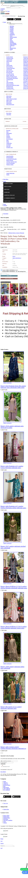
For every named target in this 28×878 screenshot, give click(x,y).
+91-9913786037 (5, 1)
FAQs (4, 821)
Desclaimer (5, 819)
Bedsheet (8, 121)
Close (8, 11)
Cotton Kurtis (9, 59)
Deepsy (14, 256)
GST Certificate (6, 788)
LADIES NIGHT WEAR (11, 171)
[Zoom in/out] (2, 752)
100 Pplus (12, 26)
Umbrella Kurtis (9, 88)
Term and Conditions (7, 820)
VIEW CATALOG (7, 383)
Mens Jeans (8, 101)
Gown (7, 62)
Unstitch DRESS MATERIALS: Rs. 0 (10, 270)
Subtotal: (2, 12)
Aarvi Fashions (13, 43)
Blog (4, 786)
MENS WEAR (9, 94)
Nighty (7, 174)
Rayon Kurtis (9, 72)
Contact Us (7, 2)
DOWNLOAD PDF (6, 282)
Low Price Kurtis (10, 73)
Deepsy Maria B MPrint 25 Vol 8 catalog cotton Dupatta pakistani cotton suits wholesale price (14, 628)
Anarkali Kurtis (9, 79)
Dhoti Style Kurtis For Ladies (12, 85)
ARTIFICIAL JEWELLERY (12, 128)
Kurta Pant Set (9, 66)
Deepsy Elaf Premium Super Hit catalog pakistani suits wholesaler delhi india (13, 386)
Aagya (11, 35)
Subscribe (3, 763)
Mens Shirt (8, 97)
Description (5, 213)
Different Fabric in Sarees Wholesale (16, 232)
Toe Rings (8, 144)
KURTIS (8, 55)
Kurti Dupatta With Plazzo (12, 78)
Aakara (11, 38)
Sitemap (5, 822)
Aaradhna (12, 42)
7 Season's (12, 33)
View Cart (3, 13)
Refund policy (6, 816)
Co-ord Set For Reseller (11, 159)
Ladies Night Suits (10, 173)
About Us (5, 782)
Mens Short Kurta (10, 104)
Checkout (7, 13)
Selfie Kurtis (9, 61)
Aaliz (11, 39)
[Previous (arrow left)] (1, 753)
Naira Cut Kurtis (10, 83)
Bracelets (8, 130)
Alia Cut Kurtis (9, 82)
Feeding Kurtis (9, 56)
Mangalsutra (9, 133)
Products (5, 205)
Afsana (11, 49)
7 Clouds (12, 32)
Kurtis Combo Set (10, 75)
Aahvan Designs (13, 37)
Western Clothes (9, 164)
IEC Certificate (6, 789)
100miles (12, 27)
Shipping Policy (6, 817)
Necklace (8, 137)
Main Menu (5, 179)
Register (16, 2)
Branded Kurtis (9, 86)
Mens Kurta (8, 96)
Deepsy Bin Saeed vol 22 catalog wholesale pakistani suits (11, 707)
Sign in (11, 2)
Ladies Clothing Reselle (11, 154)
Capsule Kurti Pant (10, 68)
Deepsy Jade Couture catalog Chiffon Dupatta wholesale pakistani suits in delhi (14, 748)
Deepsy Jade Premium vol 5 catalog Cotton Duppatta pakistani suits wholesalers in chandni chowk (12, 467)
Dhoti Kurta (9, 103)
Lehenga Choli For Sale (11, 161)
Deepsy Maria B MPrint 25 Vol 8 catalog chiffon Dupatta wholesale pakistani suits (14, 587)
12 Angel (12, 28)
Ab (10, 46)
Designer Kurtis (9, 58)
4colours (11, 31)
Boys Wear (8, 113)
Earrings (8, 136)
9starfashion (12, 34)
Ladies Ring (9, 143)
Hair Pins (8, 146)
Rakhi (7, 141)
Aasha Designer (13, 44)
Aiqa (11, 50)
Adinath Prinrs (13, 48)
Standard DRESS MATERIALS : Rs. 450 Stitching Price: (14, 271)
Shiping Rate (6, 809)
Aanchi (11, 40)
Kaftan (7, 64)
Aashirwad (12, 45)
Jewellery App (9, 147)
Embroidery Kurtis (10, 89)
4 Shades (12, 29)
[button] (14, 876)
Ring (7, 131)
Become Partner (6, 785)
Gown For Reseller (10, 163)
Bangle (7, 134)
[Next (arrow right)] (2, 753)
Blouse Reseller (9, 160)
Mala (7, 140)
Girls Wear (8, 114)
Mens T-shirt (9, 100)
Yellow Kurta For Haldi (11, 98)
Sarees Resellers (9, 156)
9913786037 (3, 771)
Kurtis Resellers (9, 157)
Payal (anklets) (9, 139)
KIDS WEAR (9, 111)
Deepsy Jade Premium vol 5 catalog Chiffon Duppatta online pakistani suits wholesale (13, 507)
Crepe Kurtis (9, 69)
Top (7, 81)
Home (4, 22)
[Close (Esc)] (1, 752)
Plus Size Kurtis (9, 71)
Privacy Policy (6, 815)
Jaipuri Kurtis (9, 65)
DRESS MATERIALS (17, 258)
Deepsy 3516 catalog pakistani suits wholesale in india (12, 426)
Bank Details (6, 787)
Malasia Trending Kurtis (11, 76)
